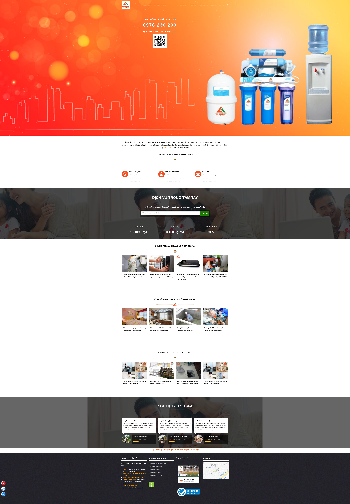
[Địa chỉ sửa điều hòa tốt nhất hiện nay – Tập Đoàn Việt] (215, 268)
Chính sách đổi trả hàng (155, 475)
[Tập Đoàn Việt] (126, 5)
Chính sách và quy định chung (157, 463)
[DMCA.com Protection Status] (151, 486)
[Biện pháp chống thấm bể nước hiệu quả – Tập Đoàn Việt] (161, 316)
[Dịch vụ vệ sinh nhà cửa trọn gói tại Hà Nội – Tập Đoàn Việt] (188, 370)
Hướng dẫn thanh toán (155, 466)
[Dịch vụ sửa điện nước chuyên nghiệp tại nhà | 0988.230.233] (188, 316)
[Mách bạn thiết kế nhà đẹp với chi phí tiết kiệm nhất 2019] (134, 370)
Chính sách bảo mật (154, 469)
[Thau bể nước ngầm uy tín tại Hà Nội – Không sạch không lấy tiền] (161, 370)
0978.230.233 (169, 148)
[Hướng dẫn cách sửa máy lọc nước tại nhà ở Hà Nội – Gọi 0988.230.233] (161, 263)
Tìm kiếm (205, 213)
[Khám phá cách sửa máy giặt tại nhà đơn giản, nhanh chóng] (188, 268)
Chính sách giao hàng (155, 472)
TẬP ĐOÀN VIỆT (184, 353)
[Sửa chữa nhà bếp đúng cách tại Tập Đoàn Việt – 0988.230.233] (134, 316)
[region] (175, 68)
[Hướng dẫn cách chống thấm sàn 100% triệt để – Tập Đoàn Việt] (215, 321)
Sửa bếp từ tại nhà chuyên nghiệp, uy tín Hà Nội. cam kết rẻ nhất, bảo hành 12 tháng (134, 277)
